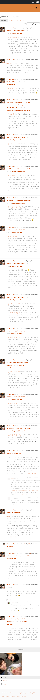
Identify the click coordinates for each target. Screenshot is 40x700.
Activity (5, 677)
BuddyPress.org (3, 8)
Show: (24, 24)
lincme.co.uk (10, 28)
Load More (20, 650)
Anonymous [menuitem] (37, 2)
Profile (5, 681)
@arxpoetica (12, 88)
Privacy (14, 696)
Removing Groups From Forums (16, 30)
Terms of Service (21, 696)
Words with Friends (12, 82)
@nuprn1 (11, 114)
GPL (3, 696)
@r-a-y (9, 516)
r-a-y (12, 478)
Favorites (20, 20)
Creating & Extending (16, 33)
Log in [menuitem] (32, 2)
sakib (12, 602)
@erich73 (10, 63)
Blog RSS (32, 693)
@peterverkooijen (14, 37)
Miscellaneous (11, 84)
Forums (5, 684)
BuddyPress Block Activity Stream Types (18, 110)
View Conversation (12, 600)
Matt (28, 693)
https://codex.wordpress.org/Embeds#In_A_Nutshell (24, 490)
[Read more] (31, 473)
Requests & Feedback (18, 171)
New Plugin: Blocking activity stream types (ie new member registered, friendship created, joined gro (19, 105)
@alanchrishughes (14, 313)
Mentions (12, 20)
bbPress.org (13, 693)
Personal (4, 20)
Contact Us (8, 696)
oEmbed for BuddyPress (14, 453)
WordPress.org (5, 693)
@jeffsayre (11, 175)
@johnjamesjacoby (14, 207)
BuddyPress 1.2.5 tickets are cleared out (18, 169)
